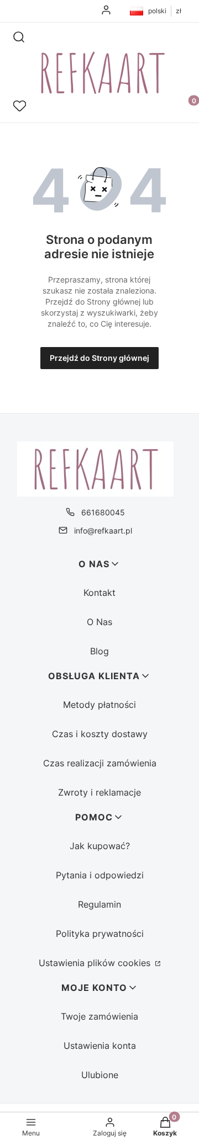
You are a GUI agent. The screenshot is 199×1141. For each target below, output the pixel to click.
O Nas (99, 621)
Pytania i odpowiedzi (100, 875)
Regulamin (99, 904)
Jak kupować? (100, 845)
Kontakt (99, 592)
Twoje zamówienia (99, 1016)
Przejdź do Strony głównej (99, 357)
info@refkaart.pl (103, 530)
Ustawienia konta (100, 1045)
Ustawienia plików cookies (96, 962)
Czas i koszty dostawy (100, 733)
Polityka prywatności (100, 933)
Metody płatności (99, 704)
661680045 (103, 512)
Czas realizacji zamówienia (99, 763)
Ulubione (99, 1074)
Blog (99, 651)
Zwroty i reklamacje (99, 792)
